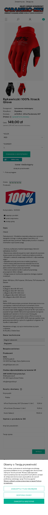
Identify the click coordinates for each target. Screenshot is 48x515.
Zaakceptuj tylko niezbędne (24, 489)
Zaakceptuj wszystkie (24, 501)
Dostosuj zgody (24, 495)
